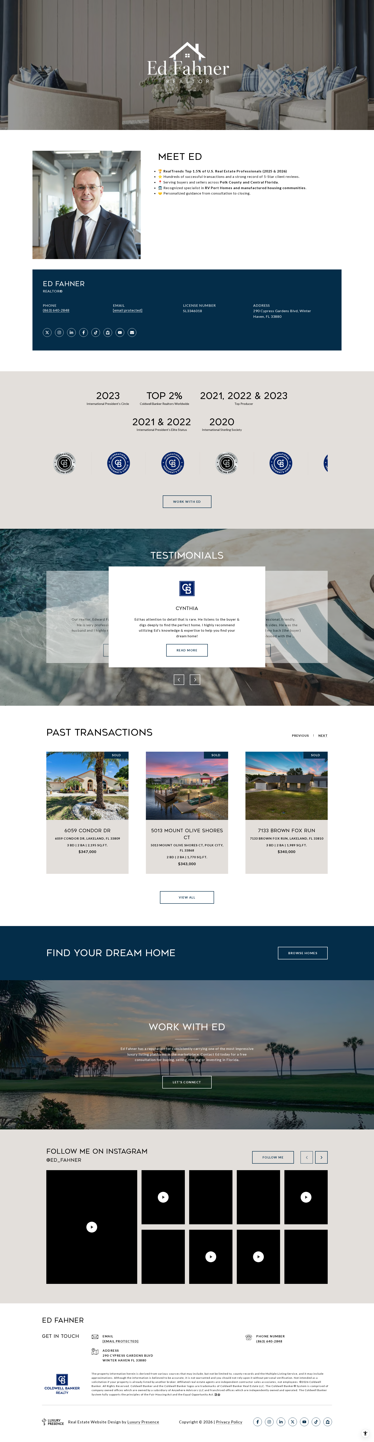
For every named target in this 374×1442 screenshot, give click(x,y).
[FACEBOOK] (83, 332)
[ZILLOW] (107, 332)
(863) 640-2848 (56, 310)
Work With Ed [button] (187, 501)
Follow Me (273, 1157)
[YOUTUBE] (120, 332)
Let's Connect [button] (187, 1082)
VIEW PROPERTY (87, 812)
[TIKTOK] (95, 332)
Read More (187, 650)
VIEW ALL (187, 897)
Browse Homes (302, 953)
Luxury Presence (143, 1421)
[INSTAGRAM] (59, 332)
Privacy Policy (229, 1421)
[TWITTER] (47, 332)
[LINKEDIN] (71, 332)
